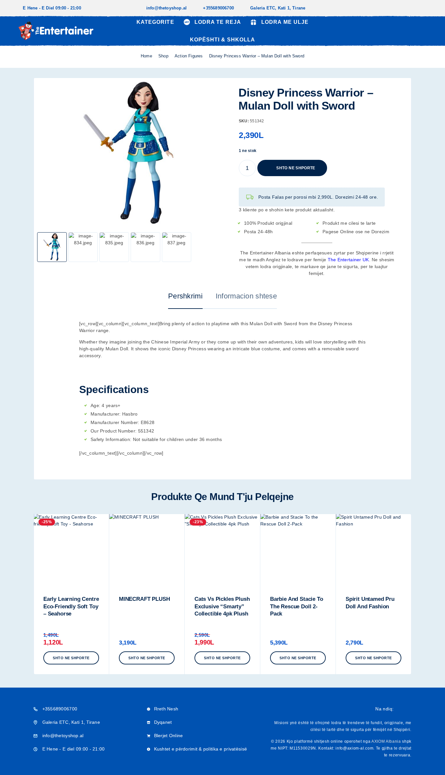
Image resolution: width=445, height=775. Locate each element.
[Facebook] (416, 8)
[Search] (395, 31)
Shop (163, 55)
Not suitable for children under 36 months (177, 439)
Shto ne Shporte (295, 165)
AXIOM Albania (386, 741)
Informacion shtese (246, 296)
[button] (71, 657)
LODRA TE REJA (217, 22)
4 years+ (111, 405)
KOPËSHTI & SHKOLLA (222, 39)
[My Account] (410, 31)
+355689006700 (218, 8)
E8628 (147, 422)
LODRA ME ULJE (284, 22)
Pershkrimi (185, 296)
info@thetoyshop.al (166, 8)
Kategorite (155, 22)
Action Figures (189, 55)
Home (146, 55)
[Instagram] (427, 8)
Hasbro (130, 414)
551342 (146, 430)
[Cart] (426, 30)
